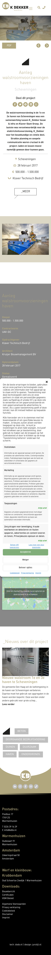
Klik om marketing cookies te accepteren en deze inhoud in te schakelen (26, 593)
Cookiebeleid (15, 573)
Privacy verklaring (11, 907)
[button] (46, 381)
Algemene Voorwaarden (14, 904)
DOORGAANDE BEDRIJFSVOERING (25, 739)
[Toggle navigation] (31, 8)
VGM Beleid (8, 898)
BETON (21, 731)
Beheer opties (25, 568)
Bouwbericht (8, 892)
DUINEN (10, 747)
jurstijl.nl (36, 945)
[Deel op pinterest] (25, 104)
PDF (9, 45)
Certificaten (8, 895)
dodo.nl (19, 945)
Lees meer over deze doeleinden (36, 546)
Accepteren (25, 552)
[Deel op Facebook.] (15, 104)
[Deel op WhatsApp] (36, 104)
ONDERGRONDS (30, 754)
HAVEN (10, 754)
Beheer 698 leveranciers (14, 546)
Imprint (38, 573)
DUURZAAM (29, 747)
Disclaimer (7, 914)
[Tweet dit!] (20, 104)
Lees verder (8, 704)
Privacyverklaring (27, 573)
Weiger (25, 560)
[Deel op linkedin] (30, 104)
